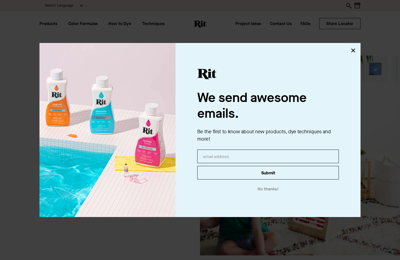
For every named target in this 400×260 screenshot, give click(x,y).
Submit (268, 173)
